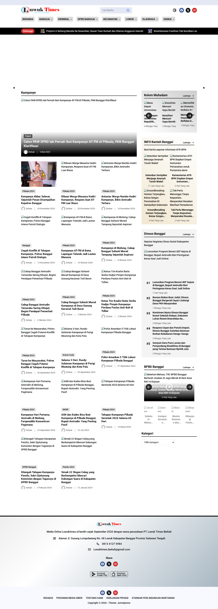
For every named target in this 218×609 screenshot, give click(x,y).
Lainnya (186, 96)
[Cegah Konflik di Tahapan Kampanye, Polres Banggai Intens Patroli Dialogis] (39, 228)
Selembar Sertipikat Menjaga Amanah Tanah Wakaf (156, 178)
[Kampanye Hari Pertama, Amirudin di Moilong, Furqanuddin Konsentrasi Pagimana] (39, 392)
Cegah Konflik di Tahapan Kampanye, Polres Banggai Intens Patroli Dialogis (36, 254)
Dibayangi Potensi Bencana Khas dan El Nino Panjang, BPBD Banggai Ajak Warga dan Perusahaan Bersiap (189, 419)
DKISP (65, 409)
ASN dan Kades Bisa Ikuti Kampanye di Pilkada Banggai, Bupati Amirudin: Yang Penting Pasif (78, 419)
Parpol (28, 136)
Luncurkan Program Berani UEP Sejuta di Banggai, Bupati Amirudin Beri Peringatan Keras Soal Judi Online (173, 285)
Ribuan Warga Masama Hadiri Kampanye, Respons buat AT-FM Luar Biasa (78, 200)
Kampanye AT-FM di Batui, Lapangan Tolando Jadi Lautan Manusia (78, 254)
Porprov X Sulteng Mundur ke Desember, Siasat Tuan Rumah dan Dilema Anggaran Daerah (79, 31)
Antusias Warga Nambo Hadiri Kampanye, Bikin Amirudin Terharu (118, 200)
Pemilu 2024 (68, 467)
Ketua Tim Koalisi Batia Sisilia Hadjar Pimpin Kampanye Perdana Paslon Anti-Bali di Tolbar (118, 306)
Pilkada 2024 (28, 191)
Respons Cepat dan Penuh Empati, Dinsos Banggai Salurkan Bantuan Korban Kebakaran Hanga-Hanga (171, 330)
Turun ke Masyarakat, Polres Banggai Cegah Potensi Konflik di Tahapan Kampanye (38, 364)
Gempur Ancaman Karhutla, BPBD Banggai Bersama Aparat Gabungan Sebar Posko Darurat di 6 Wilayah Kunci (162, 419)
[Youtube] (194, 10)
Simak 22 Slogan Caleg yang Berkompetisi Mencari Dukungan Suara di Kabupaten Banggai (78, 477)
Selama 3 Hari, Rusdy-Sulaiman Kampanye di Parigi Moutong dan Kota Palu (78, 363)
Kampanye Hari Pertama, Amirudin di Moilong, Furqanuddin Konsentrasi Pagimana (35, 419)
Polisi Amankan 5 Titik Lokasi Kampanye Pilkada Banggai (118, 359)
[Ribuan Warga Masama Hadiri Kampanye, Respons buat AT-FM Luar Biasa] (79, 174)
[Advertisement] (109, 60)
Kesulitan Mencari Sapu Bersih (168, 118)
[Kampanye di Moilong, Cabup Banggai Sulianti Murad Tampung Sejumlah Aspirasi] (119, 226)
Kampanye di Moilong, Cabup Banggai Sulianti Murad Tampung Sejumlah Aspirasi (118, 251)
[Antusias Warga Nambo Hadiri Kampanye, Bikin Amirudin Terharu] (119, 174)
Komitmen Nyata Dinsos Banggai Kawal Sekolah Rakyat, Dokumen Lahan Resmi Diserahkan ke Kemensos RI (170, 315)
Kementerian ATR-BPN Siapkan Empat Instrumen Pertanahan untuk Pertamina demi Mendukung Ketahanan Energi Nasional (182, 178)
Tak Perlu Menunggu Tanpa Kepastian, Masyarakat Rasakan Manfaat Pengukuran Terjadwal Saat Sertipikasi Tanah (182, 213)
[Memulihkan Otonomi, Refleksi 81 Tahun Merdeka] (187, 106)
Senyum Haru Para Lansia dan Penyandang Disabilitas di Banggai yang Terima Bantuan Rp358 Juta (171, 346)
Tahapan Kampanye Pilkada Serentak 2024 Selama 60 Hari (117, 418)
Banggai (26, 245)
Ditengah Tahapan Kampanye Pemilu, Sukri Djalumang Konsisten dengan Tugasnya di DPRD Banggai (38, 477)
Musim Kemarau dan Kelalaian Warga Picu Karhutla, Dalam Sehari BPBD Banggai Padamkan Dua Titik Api (176, 419)
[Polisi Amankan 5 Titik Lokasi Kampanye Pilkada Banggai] (119, 337)
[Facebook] (181, 10)
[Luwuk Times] (40, 10)
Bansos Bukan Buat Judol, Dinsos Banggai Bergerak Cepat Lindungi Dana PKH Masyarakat (171, 300)
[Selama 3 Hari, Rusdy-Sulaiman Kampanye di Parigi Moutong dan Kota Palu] (79, 338)
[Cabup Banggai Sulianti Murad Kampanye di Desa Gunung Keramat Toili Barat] (79, 281)
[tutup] (14, 88)
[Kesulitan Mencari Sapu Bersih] (169, 106)
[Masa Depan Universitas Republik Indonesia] (151, 106)
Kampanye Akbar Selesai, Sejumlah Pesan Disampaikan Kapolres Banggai (38, 200)
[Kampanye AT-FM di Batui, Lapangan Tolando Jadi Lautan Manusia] (79, 228)
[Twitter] (188, 10)
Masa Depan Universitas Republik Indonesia (151, 118)
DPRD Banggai (29, 467)
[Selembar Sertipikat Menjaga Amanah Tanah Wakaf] (156, 162)
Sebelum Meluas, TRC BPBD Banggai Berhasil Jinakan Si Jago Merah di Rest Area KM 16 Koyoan (148, 419)
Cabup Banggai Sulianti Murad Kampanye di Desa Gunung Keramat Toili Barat (78, 305)
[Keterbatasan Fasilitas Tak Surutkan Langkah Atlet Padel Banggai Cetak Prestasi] (135, 31)
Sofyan (31, 152)
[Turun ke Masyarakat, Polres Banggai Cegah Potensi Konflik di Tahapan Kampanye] (39, 339)
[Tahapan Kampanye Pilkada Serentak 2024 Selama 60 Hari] (119, 392)
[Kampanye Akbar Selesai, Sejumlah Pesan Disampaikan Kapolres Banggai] (39, 174)
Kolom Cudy (68, 355)
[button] (128, 10)
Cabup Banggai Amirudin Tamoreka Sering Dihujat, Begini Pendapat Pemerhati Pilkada (36, 309)
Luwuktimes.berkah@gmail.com (112, 549)
